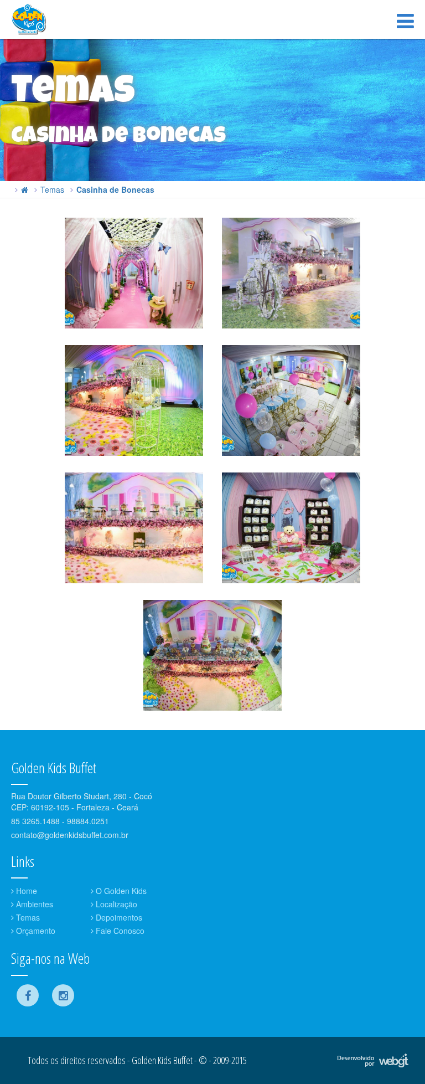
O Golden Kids (120, 890)
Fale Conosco (119, 930)
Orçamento (34, 930)
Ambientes (33, 904)
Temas (52, 189)
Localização (115, 904)
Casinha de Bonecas (115, 189)
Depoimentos (118, 917)
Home (25, 890)
